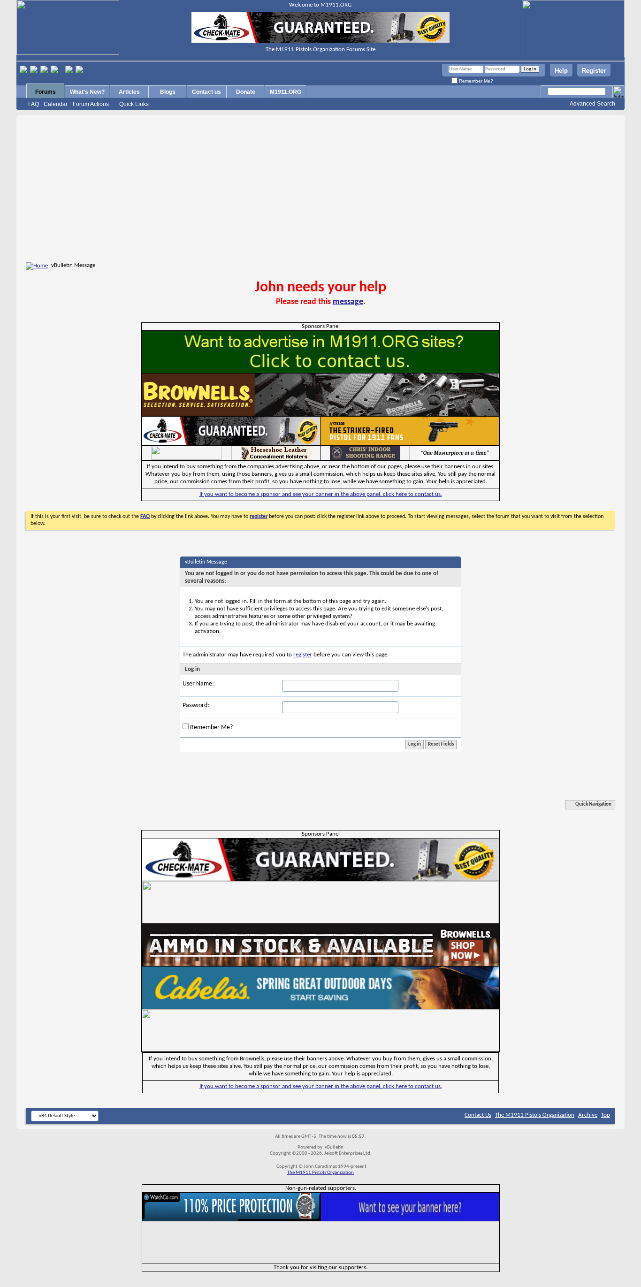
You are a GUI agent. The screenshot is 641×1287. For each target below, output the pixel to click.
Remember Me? (475, 81)
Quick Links (134, 104)
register (302, 655)
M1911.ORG (285, 92)
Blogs (168, 92)
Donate (245, 92)
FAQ (33, 104)
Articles (129, 92)
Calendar (56, 104)
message (348, 301)
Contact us (206, 92)
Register (594, 70)
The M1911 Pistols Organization (534, 1115)
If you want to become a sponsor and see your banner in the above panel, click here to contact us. (320, 494)
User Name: (198, 683)
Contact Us (478, 1115)
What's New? (87, 92)
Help (561, 70)
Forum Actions (91, 104)
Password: (196, 705)
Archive (587, 1115)
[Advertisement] (320, 190)
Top (605, 1115)
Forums (45, 92)
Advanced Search (592, 103)
